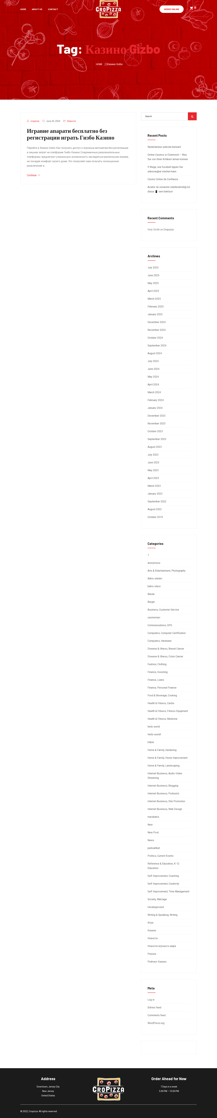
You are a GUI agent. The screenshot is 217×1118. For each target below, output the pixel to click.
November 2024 (157, 329)
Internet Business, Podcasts (163, 793)
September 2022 (157, 501)
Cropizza (169, 229)
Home (23, 9)
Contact (53, 9)
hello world (154, 726)
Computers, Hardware (160, 640)
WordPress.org (156, 1023)
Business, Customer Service (163, 609)
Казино (152, 930)
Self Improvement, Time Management (168, 891)
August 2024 (155, 353)
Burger (151, 601)
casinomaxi (154, 617)
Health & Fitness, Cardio (161, 703)
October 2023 (155, 431)
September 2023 (157, 439)
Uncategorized (156, 907)
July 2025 (153, 267)
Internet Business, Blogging (163, 785)
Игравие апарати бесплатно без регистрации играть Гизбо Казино (70, 134)
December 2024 (157, 322)
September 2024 (157, 345)
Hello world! (154, 734)
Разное (152, 953)
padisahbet (154, 848)
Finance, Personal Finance (162, 687)
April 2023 (153, 478)
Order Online (171, 9)
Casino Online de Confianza (163, 179)
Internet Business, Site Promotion (166, 801)
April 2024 (153, 384)
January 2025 (155, 314)
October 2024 (155, 337)
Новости (71, 121)
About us (37, 9)
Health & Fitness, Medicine (162, 718)
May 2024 (153, 376)
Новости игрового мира (162, 946)
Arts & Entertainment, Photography (167, 570)
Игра (150, 922)
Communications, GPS (160, 625)
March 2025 (154, 298)
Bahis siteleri (155, 578)
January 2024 (155, 407)
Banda (151, 594)
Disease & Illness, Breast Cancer (166, 648)
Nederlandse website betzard (164, 146)
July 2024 (153, 361)
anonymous (154, 562)
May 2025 (153, 283)
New (150, 824)
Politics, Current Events (160, 855)
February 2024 (156, 400)
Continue (32, 175)
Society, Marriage (157, 899)
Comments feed (157, 1015)
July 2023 (153, 454)
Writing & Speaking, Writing (162, 914)
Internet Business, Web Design (165, 809)
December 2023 (157, 415)
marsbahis (153, 816)
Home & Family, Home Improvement (167, 757)
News (151, 840)
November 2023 (157, 423)
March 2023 (154, 485)
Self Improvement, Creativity (163, 883)
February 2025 (156, 306)
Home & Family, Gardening (162, 750)
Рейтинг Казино (157, 961)
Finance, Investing (158, 672)
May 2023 (153, 470)
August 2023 (155, 446)
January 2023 (155, 493)
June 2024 (153, 368)
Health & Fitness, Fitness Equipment (168, 711)
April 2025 (153, 290)
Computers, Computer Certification (167, 633)
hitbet (151, 742)
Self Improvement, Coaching (163, 875)
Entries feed (154, 1007)
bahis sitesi (154, 586)
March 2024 (154, 392)
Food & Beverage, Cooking (162, 695)
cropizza (35, 121)
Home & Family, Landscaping (164, 765)
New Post (153, 832)
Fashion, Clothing (157, 664)
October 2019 (155, 517)
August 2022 (155, 509)
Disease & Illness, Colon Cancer (165, 656)
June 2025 (153, 275)
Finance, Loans (156, 679)
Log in (151, 999)
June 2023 (153, 462)
